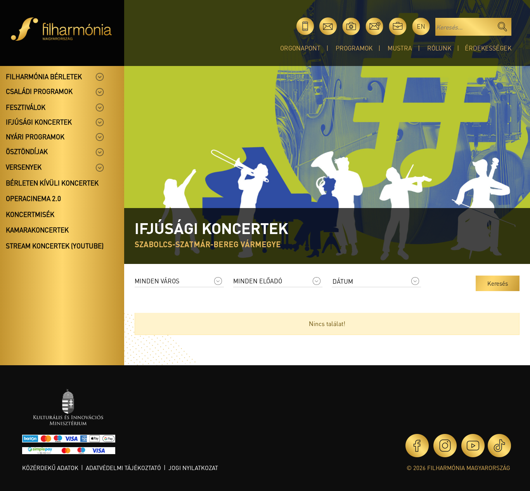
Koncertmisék (30, 214)
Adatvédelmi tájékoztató (123, 468)
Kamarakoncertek (37, 230)
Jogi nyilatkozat (193, 468)
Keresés (497, 283)
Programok (354, 48)
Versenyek (24, 167)
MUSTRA (400, 48)
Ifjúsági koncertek (39, 122)
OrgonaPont (300, 48)
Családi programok (39, 91)
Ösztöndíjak (27, 151)
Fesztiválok (25, 107)
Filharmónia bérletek (44, 76)
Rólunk (439, 48)
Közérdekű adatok (50, 468)
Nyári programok (35, 136)
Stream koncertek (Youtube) (55, 245)
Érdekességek (488, 48)
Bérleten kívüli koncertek (52, 183)
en (421, 26)
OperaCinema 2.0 (33, 198)
